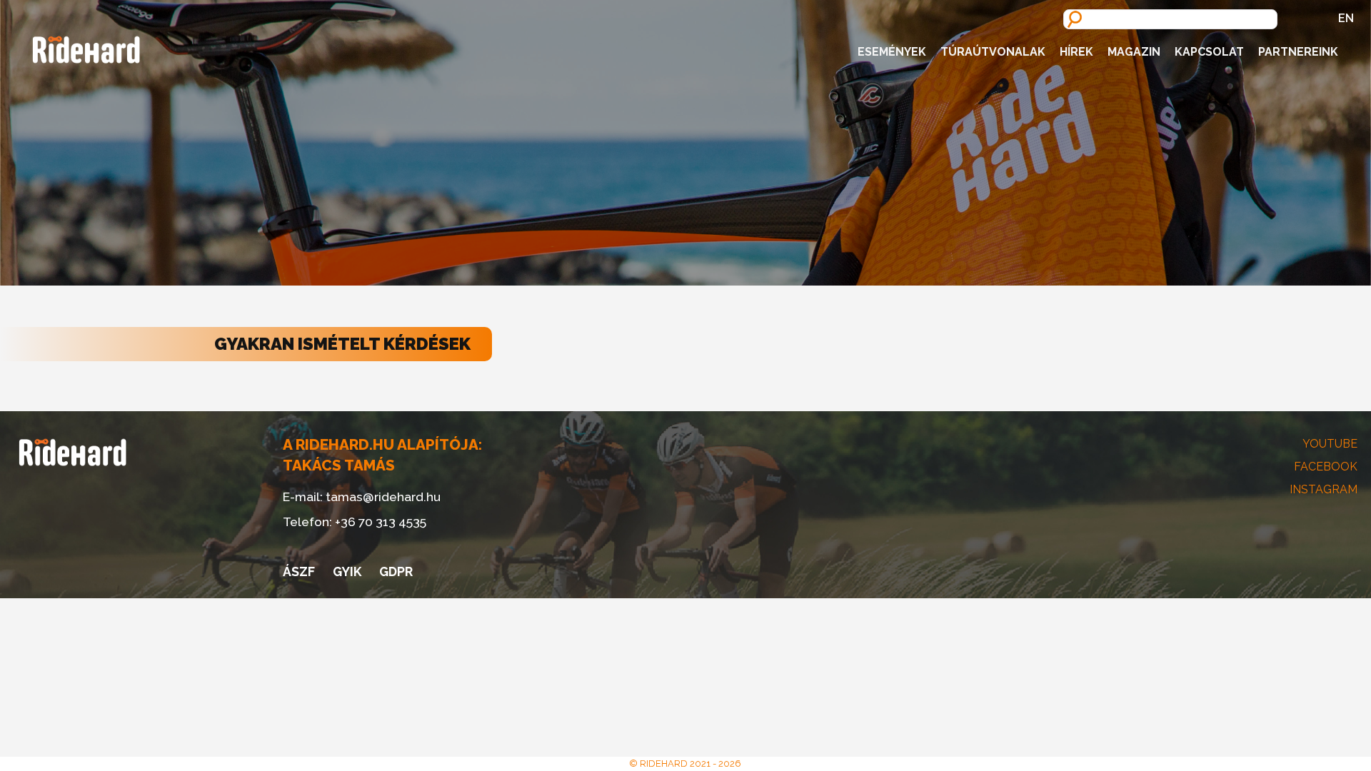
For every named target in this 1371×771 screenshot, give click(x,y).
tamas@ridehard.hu (383, 496)
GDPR (396, 571)
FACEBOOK (1325, 466)
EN (1346, 18)
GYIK (347, 571)
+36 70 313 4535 (380, 521)
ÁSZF (299, 571)
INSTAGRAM (1323, 489)
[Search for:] (1170, 18)
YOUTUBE (1329, 443)
